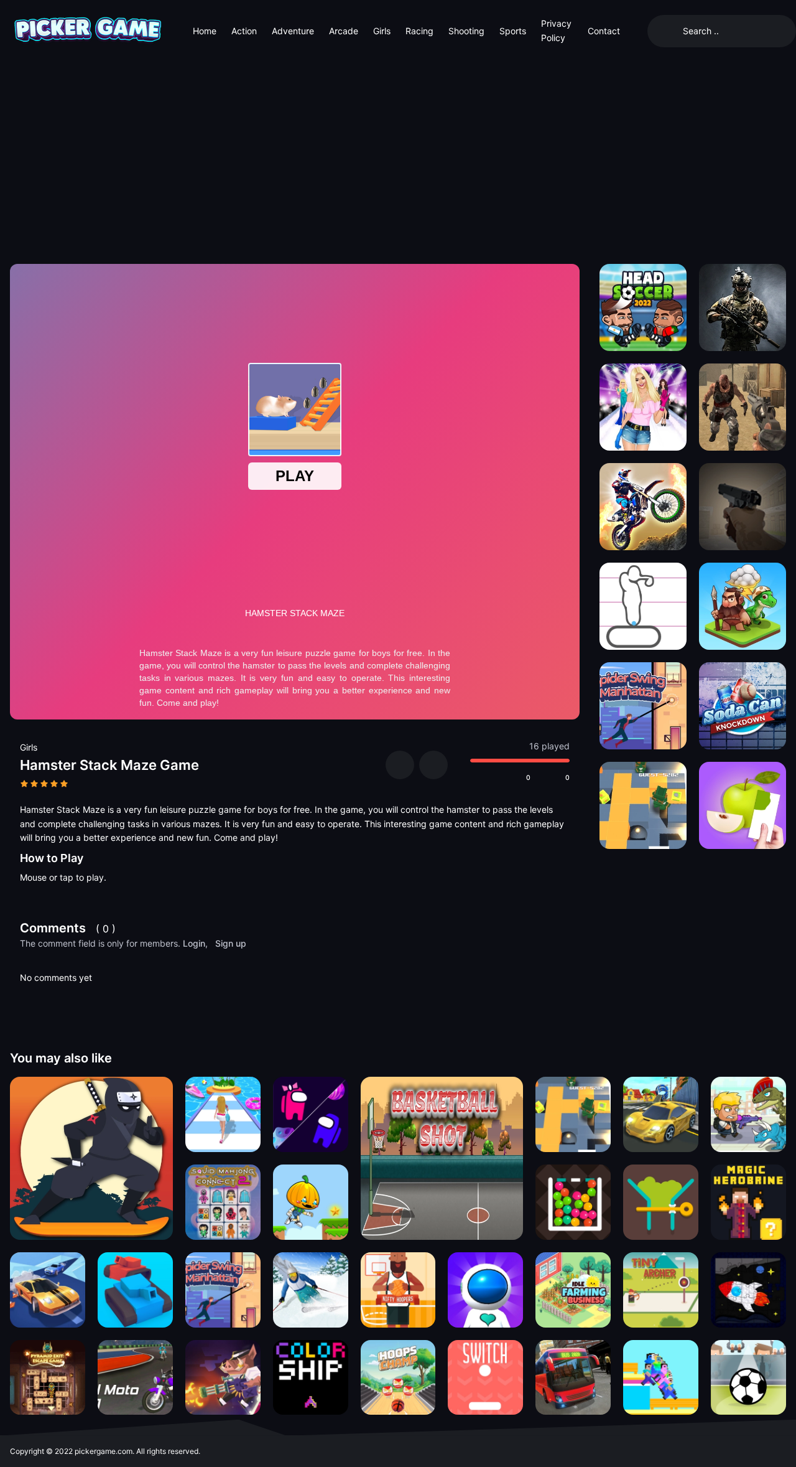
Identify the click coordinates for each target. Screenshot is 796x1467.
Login (194, 943)
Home (204, 31)
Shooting (466, 31)
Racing (419, 31)
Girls (382, 31)
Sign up (230, 943)
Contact (604, 31)
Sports (512, 31)
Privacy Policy (556, 30)
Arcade (343, 31)
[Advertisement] (398, 155)
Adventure (293, 31)
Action (244, 31)
